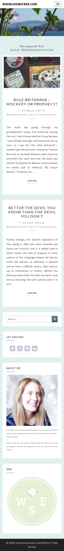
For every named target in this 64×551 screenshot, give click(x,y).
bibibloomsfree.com (19, 4)
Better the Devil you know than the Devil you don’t (32, 212)
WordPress (44, 542)
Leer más (33, 180)
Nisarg (32, 546)
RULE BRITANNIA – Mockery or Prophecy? (32, 102)
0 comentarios (47, 114)
